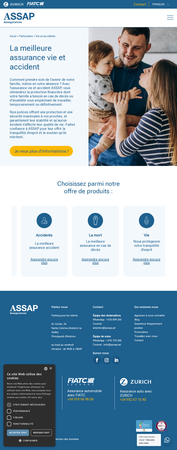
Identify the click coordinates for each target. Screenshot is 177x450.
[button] (29, 440)
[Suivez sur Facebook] (97, 360)
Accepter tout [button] (18, 432)
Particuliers (26, 36)
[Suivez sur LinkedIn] (116, 360)
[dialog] (29, 405)
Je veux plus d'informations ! (41, 151)
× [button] (50, 368)
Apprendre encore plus (37, 261)
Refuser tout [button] (41, 432)
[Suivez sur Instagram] (107, 360)
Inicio (13, 36)
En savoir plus (35, 397)
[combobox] (46, 368)
